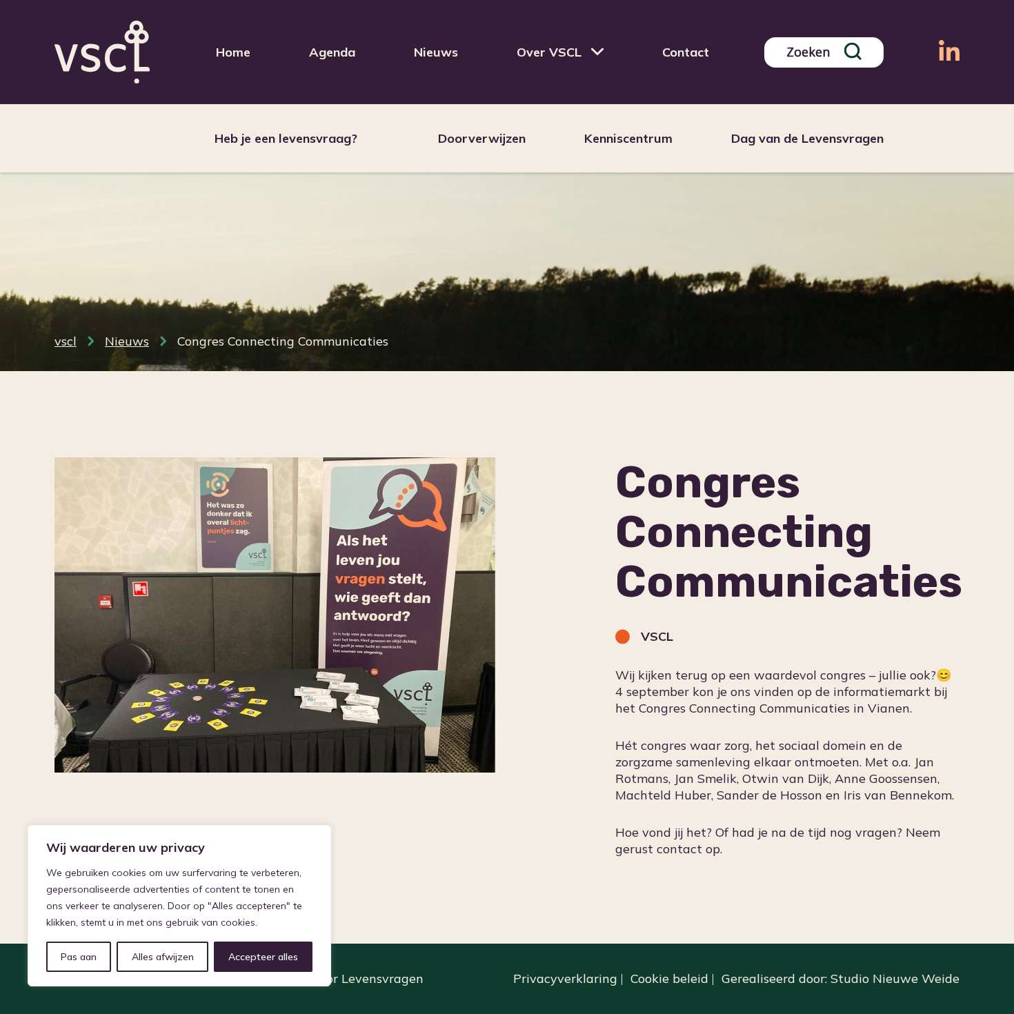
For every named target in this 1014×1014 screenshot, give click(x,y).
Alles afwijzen (163, 957)
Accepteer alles (263, 957)
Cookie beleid (669, 978)
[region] (179, 905)
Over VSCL (549, 52)
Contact (685, 52)
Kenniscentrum (628, 138)
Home (233, 52)
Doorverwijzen (482, 138)
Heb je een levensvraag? (286, 138)
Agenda (332, 52)
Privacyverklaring (565, 978)
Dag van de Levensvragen (807, 138)
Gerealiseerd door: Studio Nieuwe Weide (841, 978)
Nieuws (436, 52)
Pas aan (79, 957)
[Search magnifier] (853, 51)
